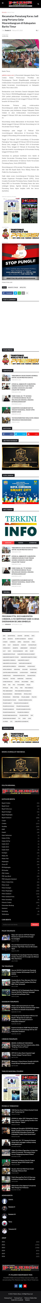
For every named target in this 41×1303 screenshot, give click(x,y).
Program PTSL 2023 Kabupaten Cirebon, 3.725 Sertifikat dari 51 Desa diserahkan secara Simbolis (20, 619)
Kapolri (20, 832)
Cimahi (5, 642)
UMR (29, 718)
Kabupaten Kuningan (10, 663)
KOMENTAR (33, 543)
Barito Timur (11, 12)
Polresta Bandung (9, 712)
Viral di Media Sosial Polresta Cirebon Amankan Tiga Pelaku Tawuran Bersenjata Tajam (24, 946)
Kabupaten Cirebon (9, 660)
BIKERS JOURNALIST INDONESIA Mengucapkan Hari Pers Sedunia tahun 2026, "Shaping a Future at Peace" (25, 1045)
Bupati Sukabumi (20, 638)
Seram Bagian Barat (9, 718)
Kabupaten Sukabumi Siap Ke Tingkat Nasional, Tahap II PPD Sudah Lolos (23, 410)
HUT (9, 645)
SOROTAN (8, 543)
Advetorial (11, 635)
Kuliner (24, 669)
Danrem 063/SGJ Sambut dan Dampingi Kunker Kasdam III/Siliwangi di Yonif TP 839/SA (23, 972)
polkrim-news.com (8, 75)
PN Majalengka (20, 867)
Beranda (4, 12)
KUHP (31, 651)
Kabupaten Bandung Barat (26, 654)
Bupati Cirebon (20, 803)
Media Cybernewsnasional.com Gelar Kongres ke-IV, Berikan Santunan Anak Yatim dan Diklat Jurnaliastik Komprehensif (25, 1007)
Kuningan (33, 669)
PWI (21, 688)
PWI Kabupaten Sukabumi (23, 691)
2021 (20, 1242)
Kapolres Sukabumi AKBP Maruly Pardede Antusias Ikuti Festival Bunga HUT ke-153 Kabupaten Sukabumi (24, 1029)
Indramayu (6, 648)
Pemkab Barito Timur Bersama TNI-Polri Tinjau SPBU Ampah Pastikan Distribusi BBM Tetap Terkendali (24, 982)
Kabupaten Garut (23, 660)
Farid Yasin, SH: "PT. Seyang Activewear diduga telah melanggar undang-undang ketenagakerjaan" (23, 399)
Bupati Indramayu (20, 809)
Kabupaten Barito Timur (11, 657)
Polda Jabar (25, 697)
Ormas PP (20, 864)
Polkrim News (17, 1294)
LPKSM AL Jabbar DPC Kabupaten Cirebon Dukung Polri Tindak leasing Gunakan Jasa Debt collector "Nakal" (24, 387)
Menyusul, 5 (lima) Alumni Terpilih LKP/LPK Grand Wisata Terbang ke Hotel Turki (25, 1062)
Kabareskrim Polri (9, 654)
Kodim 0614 (20, 844)
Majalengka (31, 675)
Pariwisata (18, 694)
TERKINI (20, 543)
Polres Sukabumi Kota (23, 709)
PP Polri (5, 688)
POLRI (28, 684)
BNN (33, 635)
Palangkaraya (7, 694)
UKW (24, 718)
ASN (4, 635)
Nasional (29, 678)
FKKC (33, 642)
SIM (32, 715)
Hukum (23, 645)
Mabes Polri (7, 675)
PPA (12, 688)
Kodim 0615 (20, 847)
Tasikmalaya (20, 914)
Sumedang (20, 911)
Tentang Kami (18, 1298)
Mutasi (13, 678)
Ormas (17, 681)
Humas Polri (32, 645)
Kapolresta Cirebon (9, 666)
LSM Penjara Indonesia (10, 672)
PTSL (16, 688)
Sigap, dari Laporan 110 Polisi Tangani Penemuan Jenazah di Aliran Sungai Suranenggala (23, 936)
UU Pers (5, 721)
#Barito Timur (13, 287)
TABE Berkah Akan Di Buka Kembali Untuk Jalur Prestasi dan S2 (25, 376)
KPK (26, 651)
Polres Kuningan (8, 706)
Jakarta (15, 648)
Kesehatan (21, 666)
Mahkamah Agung (19, 675)
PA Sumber (25, 681)
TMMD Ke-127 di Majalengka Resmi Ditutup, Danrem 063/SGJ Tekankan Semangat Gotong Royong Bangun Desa (25, 992)
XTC (11, 721)
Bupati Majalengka (20, 815)
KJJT (4, 651)
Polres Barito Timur (9, 700)
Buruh (30, 638)
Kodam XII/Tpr (20, 841)
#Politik (23, 287)
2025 (20, 1253)
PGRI (4, 684)
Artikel (26, 635)
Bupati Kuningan (20, 812)
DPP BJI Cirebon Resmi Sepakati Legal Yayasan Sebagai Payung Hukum (23, 1054)
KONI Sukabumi (18, 651)
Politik (34, 697)
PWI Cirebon (29, 688)
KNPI (9, 651)
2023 (20, 1247)
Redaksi (27, 1300)
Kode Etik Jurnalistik (17, 1300)
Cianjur (20, 821)
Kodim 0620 (31, 666)
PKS (9, 684)
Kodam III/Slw (20, 838)
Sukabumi (20, 908)
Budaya (10, 638)
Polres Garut (7, 703)
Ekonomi (26, 642)
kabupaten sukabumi (21, 721)
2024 (20, 1250)
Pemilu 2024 (27, 694)
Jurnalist (33, 648)
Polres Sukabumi (8, 709)
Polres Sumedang (20, 899)
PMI (14, 684)
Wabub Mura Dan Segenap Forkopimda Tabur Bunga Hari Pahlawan (23, 1186)
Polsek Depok (24, 715)
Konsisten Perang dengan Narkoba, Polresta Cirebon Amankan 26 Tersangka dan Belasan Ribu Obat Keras (25, 956)
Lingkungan (24, 672)
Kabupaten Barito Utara (29, 657)
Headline (16, 645)
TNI (19, 718)
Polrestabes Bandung (10, 715)
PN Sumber (21, 684)
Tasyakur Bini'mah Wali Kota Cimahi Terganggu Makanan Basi (25, 419)
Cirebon (12, 642)
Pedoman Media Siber (30, 1298)
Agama (20, 635)
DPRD (19, 642)
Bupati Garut (20, 806)
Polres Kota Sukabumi (21, 703)
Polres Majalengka (23, 706)
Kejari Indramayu (20, 835)
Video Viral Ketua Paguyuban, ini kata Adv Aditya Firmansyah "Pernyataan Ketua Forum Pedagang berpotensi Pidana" (24, 1152)
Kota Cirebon (7, 669)
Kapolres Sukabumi (25, 663)
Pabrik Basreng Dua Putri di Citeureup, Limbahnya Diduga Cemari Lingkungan (23, 1178)
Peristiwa (16, 697)
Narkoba (20, 678)
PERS (32, 681)
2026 (20, 1256)
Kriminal (17, 669)
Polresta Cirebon (23, 712)
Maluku (5, 678)
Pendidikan (6, 697)
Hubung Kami (8, 1298)
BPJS (4, 638)
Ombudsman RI (7, 681)
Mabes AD (33, 672)
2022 (20, 1245)
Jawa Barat (23, 648)
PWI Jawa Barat (8, 691)
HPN (4, 645)
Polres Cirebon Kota (25, 700)
